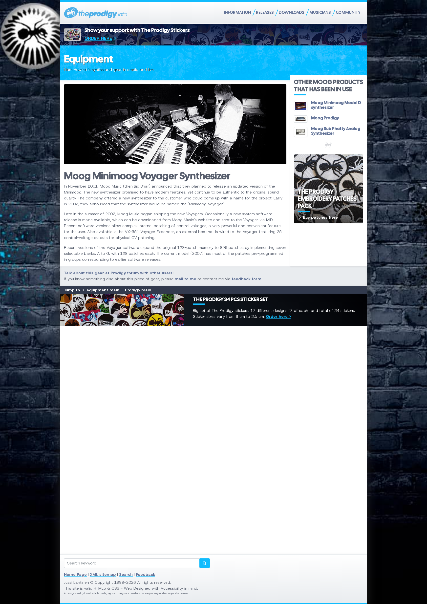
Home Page (75, 574)
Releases (265, 12)
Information (237, 12)
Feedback (145, 574)
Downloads (291, 12)
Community (348, 12)
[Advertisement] (212, 403)
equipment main (102, 290)
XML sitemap (103, 574)
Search (126, 574)
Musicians (320, 12)
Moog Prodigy (325, 118)
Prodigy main (138, 290)
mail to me (185, 278)
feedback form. (247, 278)
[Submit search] (204, 563)
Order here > (278, 316)
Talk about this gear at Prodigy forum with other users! (118, 273)
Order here (98, 38)
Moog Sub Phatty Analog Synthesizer (335, 131)
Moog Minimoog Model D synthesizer (336, 105)
